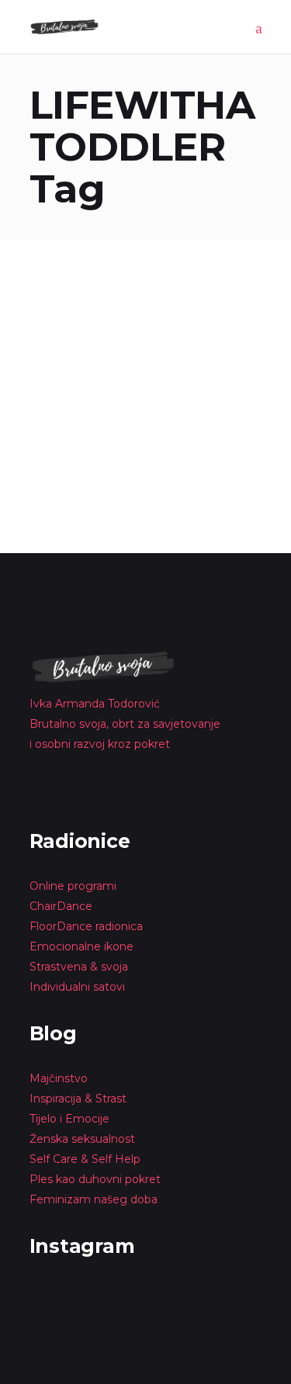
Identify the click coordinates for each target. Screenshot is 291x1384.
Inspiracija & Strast (77, 1098)
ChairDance (62, 906)
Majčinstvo (58, 1078)
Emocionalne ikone (81, 946)
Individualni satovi (77, 987)
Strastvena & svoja (78, 967)
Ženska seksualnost (82, 1139)
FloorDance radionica (86, 926)
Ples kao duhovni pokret (95, 1179)
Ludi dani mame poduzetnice (140, 328)
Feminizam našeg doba (93, 1199)
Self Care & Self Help (84, 1159)
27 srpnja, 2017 (67, 305)
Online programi (72, 886)
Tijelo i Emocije (69, 1119)
